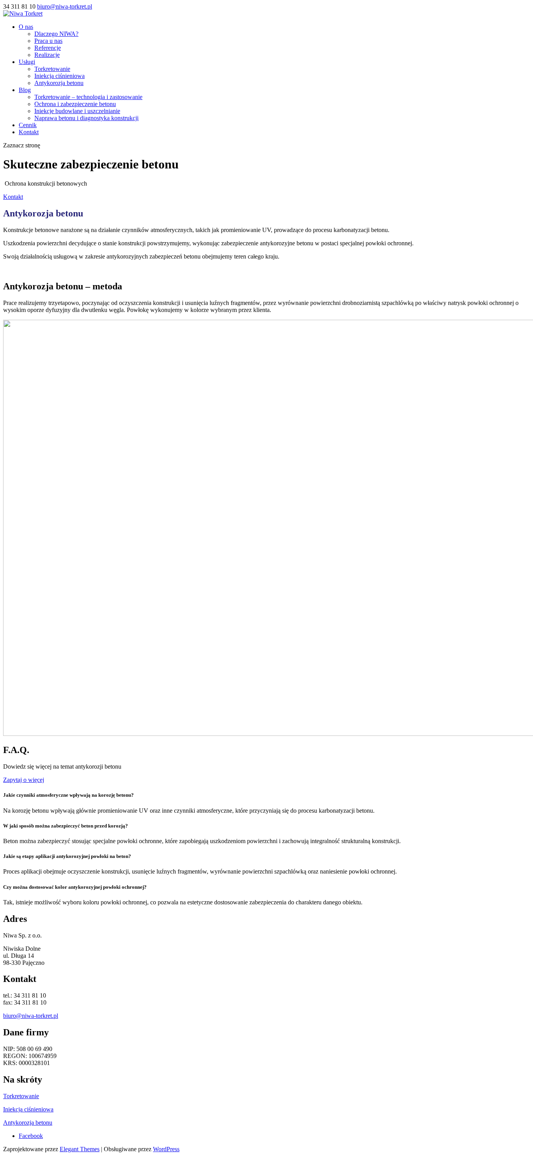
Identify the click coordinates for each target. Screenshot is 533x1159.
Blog (25, 90)
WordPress (166, 1149)
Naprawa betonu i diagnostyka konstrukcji (86, 118)
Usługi (27, 61)
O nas (26, 26)
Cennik (28, 125)
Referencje (47, 47)
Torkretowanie (52, 69)
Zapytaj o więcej (23, 779)
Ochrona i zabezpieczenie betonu (75, 104)
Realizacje (47, 54)
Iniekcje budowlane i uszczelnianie (77, 111)
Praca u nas (48, 40)
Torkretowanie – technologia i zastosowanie (88, 97)
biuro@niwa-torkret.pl (30, 1015)
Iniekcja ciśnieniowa (59, 76)
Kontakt (29, 132)
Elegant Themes (79, 1149)
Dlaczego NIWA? (56, 33)
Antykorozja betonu (59, 83)
